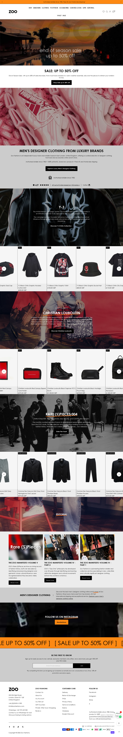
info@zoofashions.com (16, 706)
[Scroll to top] (119, 732)
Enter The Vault (61, 431)
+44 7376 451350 (22, 710)
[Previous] (4, 269)
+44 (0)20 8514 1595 (15, 703)
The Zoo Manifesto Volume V (23, 562)
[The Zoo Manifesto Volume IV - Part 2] (61, 547)
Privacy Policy (67, 702)
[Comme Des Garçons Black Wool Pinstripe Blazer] (61, 470)
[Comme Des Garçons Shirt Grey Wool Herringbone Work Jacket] (32, 470)
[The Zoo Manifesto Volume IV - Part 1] (97, 547)
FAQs (64, 699)
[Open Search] (107, 11)
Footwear (54, 8)
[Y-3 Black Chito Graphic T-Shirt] (61, 265)
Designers (37, 8)
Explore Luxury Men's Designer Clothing (61, 168)
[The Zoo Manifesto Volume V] (26, 547)
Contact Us (39, 692)
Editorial (90, 8)
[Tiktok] (18, 727)
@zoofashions (61, 622)
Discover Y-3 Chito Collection (61, 226)
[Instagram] (14, 727)
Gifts (84, 8)
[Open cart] (113, 11)
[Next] (119, 269)
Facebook (92, 692)
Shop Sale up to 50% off (61, 82)
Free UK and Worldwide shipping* (88, 2)
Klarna (64, 708)
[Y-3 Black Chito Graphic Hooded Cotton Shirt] (32, 265)
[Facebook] (9, 727)
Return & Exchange (69, 695)
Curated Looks (75, 8)
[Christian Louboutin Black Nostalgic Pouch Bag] (90, 367)
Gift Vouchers (40, 705)
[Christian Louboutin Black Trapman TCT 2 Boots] (61, 367)
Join (81, 666)
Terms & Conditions (68, 705)
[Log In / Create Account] (110, 11)
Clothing (45, 8)
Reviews (38, 711)
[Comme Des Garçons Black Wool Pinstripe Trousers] (90, 470)
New (30, 8)
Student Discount (68, 714)
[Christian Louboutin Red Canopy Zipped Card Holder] (32, 367)
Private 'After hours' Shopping (45, 708)
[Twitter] (23, 727)
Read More (14, 583)
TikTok (91, 700)
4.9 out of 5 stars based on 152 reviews (66, 185)
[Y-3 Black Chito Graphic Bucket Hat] (90, 265)
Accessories (64, 8)
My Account (39, 699)
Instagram (92, 696)
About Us (38, 695)
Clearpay (65, 711)
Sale (64, 15)
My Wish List (39, 702)
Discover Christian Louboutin (61, 331)
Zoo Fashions (25, 733)
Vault (59, 15)
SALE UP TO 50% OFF (90, 642)
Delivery (65, 692)
